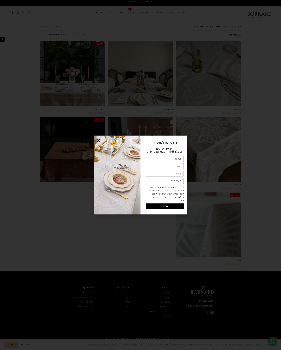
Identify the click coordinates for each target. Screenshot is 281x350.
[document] (140, 175)
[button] (99, 140)
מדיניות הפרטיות (155, 190)
